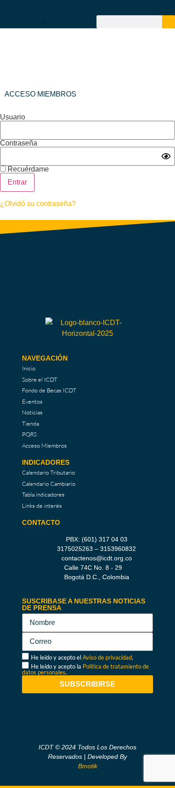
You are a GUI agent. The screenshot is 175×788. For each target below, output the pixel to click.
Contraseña (18, 143)
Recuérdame (27, 169)
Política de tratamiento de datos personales (85, 669)
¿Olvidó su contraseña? (38, 203)
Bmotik (87, 766)
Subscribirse (87, 684)
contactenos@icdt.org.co (96, 558)
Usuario (12, 117)
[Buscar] (168, 21)
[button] (43, 21)
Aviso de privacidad (107, 657)
